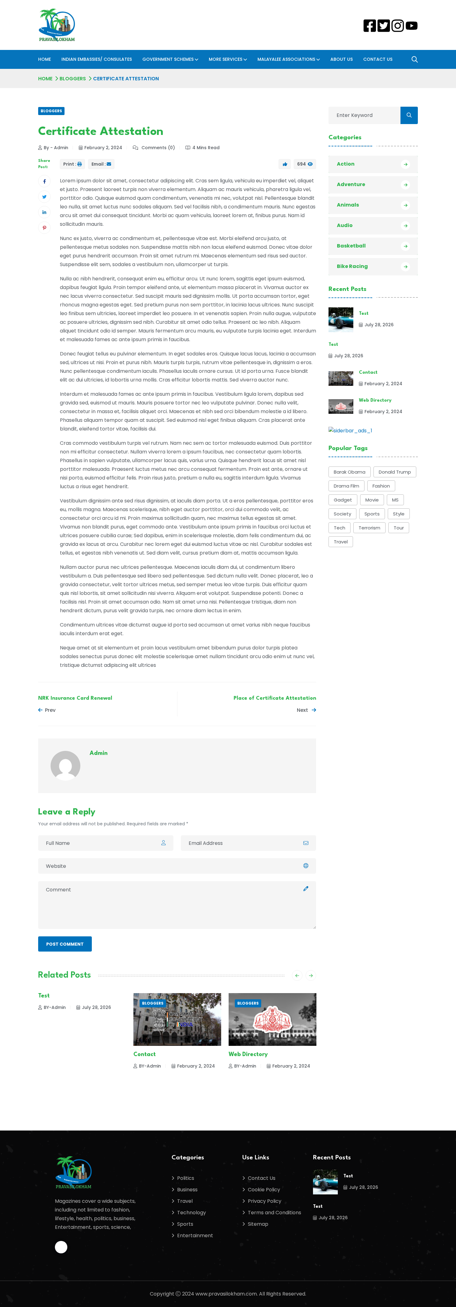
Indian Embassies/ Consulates (96, 59)
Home (44, 59)
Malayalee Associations (286, 59)
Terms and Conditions (274, 1212)
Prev (50, 710)
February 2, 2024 (103, 148)
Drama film (346, 486)
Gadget (343, 500)
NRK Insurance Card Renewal (75, 698)
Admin (99, 753)
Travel (341, 541)
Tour (399, 527)
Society (342, 514)
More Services (225, 59)
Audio (345, 225)
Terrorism (369, 527)
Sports (372, 514)
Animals (348, 204)
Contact (144, 1054)
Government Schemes (168, 59)
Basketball (351, 245)
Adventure (351, 184)
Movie (372, 500)
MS (395, 500)
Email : (99, 164)
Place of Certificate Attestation (275, 698)
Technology (191, 1212)
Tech (339, 527)
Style (399, 514)
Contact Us (377, 59)
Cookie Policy (264, 1189)
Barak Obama (349, 472)
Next (303, 710)
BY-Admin (55, 1007)
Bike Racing (352, 266)
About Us (341, 59)
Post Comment (65, 944)
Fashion (381, 486)
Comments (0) (157, 148)
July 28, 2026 (96, 1007)
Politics (185, 1178)
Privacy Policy (264, 1201)
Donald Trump (395, 472)
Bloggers (73, 78)
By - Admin (56, 148)
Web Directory (248, 1054)
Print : (69, 164)
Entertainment (195, 1235)
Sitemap (258, 1224)
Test (44, 996)
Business (187, 1189)
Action (346, 163)
